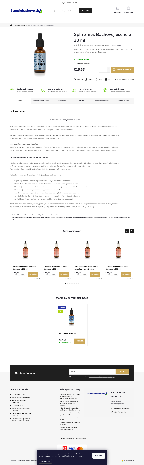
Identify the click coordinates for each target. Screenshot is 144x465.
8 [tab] (78, 283)
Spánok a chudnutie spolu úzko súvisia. (70, 419)
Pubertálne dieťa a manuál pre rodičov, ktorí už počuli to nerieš (70, 409)
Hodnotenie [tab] (62, 101)
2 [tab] (67, 283)
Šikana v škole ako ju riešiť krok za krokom (70, 424)
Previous (127, 231)
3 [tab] (69, 283)
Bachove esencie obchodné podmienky (21, 409)
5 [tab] (72, 283)
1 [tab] (65, 283)
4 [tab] (71, 283)
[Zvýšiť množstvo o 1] (108, 68)
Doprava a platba (17, 405)
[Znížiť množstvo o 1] (108, 71)
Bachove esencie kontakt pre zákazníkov (21, 414)
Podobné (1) (122, 101)
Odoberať (122, 372)
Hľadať (85, 11)
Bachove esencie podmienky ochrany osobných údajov (21, 419)
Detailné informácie (99, 52)
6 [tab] (74, 283)
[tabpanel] (25, 258)
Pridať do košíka (124, 69)
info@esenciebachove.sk (122, 408)
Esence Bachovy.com (67, 439)
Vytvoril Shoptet (129, 461)
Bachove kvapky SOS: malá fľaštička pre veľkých (68, 428)
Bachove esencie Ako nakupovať (19, 401)
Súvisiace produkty (102, 101)
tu (83, 456)
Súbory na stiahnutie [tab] (41, 101)
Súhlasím (98, 455)
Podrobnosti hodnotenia (101, 45)
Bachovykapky (81, 439)
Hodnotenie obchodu (19, 394)
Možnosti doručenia (83, 63)
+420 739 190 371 (120, 412)
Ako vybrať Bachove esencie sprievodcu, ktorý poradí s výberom (69, 403)
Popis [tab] (20, 101)
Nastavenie (45, 461)
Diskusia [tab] (82, 101)
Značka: (124, 79)
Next (132, 231)
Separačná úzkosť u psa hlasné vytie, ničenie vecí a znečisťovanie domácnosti (70, 396)
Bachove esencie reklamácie (21, 398)
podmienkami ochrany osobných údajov (101, 377)
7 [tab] (76, 283)
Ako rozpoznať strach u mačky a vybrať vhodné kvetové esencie (70, 414)
